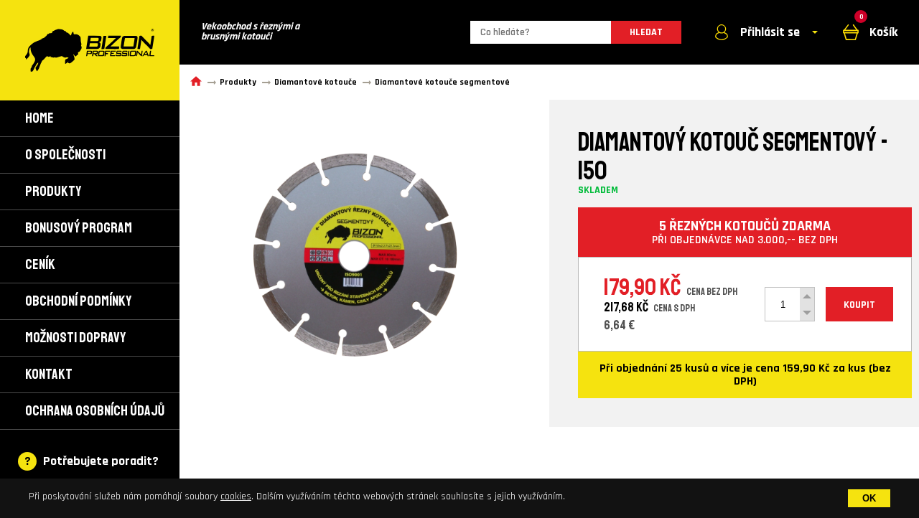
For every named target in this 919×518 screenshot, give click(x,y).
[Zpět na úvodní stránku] (89, 50)
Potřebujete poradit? (101, 461)
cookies (235, 496)
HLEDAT (646, 32)
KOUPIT (859, 304)
